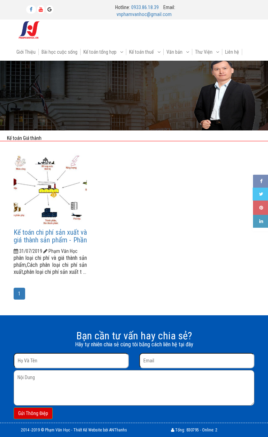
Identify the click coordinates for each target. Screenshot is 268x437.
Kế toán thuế (142, 52)
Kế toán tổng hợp (100, 52)
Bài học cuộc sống (59, 52)
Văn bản (175, 52)
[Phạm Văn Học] (29, 29)
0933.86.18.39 (145, 7)
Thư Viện (204, 52)
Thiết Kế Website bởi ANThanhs (100, 430)
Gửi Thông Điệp (33, 413)
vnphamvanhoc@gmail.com (144, 14)
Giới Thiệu (26, 52)
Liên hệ (232, 52)
